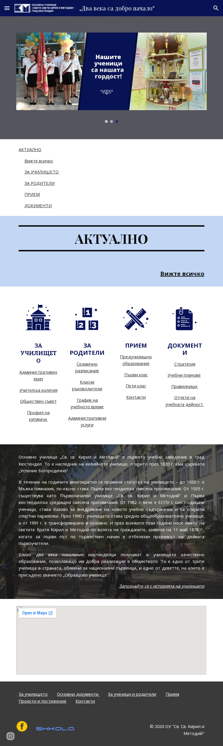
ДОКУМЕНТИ (38, 205)
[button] (7, 8)
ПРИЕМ (32, 194)
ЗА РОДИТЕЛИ (39, 183)
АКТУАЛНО (30, 149)
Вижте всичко (38, 161)
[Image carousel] (111, 78)
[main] (111, 238)
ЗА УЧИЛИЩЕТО (41, 172)
